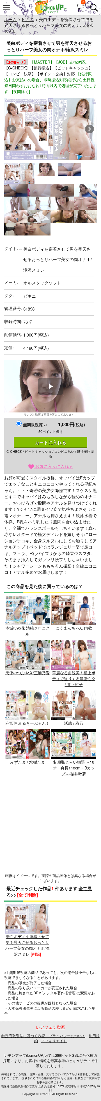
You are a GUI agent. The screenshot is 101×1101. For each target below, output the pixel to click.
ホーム (10, 19)
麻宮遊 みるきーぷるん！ (27, 723)
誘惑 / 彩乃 (73, 723)
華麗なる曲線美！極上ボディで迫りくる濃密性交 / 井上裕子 (73, 678)
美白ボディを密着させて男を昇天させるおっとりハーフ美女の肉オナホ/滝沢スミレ (27, 945)
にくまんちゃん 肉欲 (74, 628)
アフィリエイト (54, 1040)
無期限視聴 (35, 424)
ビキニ (28, 19)
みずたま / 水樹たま (27, 762)
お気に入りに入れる (53, 466)
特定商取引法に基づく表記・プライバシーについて (43, 1035)
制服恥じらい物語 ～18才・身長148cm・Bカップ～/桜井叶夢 (74, 767)
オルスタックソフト (42, 283)
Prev (11, 129)
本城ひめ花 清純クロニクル (27, 630)
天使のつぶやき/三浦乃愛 (27, 672)
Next (89, 129)
